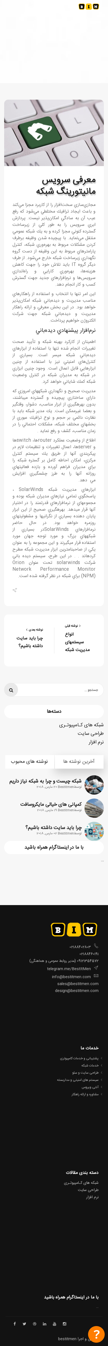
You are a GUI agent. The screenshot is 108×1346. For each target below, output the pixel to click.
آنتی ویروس (90, 1087)
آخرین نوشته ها (78, 762)
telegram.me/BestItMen (69, 969)
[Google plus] (38, 590)
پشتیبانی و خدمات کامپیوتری (79, 1058)
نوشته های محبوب (29, 762)
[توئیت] (31, 590)
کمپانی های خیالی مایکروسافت (51, 804)
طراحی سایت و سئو (85, 1073)
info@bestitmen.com (71, 977)
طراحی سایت (91, 734)
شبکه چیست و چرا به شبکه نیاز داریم (45, 781)
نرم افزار (96, 742)
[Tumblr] (54, 590)
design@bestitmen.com (76, 991)
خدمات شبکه (90, 1065)
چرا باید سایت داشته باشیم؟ (53, 828)
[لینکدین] (46, 590)
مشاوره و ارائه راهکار (85, 1094)
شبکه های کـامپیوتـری (81, 725)
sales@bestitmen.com (78, 984)
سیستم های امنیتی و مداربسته (78, 1080)
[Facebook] (23, 590)
